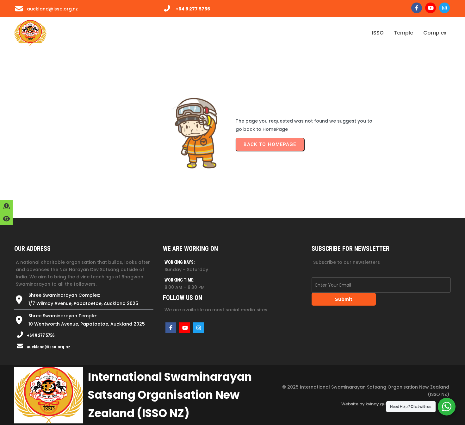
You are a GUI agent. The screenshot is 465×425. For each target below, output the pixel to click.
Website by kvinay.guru (365, 404)
